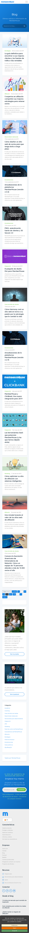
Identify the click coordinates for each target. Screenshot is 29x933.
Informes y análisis (7, 837)
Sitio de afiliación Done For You (13, 882)
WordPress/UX (8, 747)
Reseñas (4, 857)
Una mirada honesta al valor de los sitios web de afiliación (14, 517)
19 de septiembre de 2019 (12, 139)
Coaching (7, 710)
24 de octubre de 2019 (18, 51)
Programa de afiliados (8, 864)
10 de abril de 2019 (16, 512)
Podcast (4, 855)
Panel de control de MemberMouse (14, 729)
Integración (8, 266)
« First (14, 591)
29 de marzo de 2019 (10, 553)
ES (7, 820)
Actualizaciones (9, 180)
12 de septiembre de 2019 (12, 182)
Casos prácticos (9, 745)
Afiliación (7, 94)
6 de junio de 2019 (9, 350)
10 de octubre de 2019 (17, 94)
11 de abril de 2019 (16, 473)
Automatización (6, 834)
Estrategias (8, 51)
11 (10, 594)
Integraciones (8, 874)
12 (14, 594)
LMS (6, 724)
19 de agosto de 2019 (10, 225)
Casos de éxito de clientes (12, 304)
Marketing (7, 473)
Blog (3, 853)
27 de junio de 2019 (17, 266)
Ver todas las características (9, 839)
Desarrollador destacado (11, 137)
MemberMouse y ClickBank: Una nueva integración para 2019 (13, 396)
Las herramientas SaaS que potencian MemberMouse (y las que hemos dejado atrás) (14, 437)
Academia (7, 708)
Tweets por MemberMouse (12, 758)
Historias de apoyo (9, 739)
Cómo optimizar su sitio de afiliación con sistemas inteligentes (14, 478)
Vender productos (6, 828)
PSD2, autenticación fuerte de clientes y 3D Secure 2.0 (14, 230)
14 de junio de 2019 (10, 306)
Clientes (4, 850)
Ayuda (6, 879)
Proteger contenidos (7, 830)
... (13, 71)
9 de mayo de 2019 (17, 430)
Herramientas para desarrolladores (14, 718)
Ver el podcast (14, 694)
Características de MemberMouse (13, 731)
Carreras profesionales (8, 859)
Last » (4, 597)
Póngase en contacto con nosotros (11, 861)
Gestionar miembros (7, 832)
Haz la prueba (14, 654)
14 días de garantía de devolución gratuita (14, 775)
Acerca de (5, 848)
